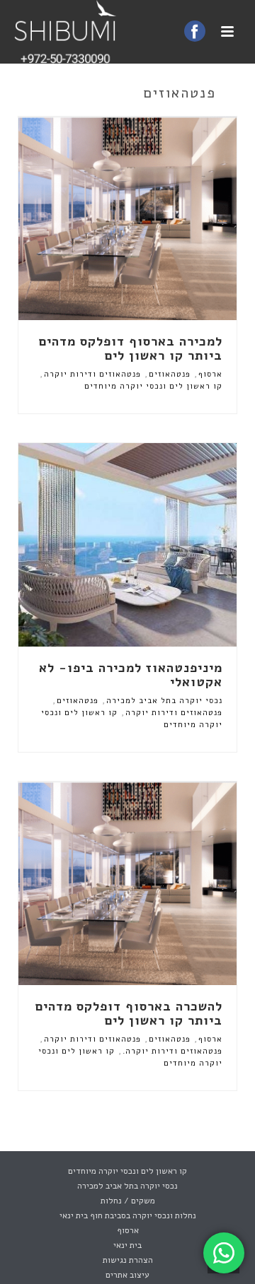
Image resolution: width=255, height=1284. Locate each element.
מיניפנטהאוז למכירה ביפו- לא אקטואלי (130, 674)
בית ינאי (127, 1245)
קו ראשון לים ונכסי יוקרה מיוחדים (153, 386)
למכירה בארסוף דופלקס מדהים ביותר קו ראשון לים (130, 348)
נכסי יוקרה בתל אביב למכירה (164, 700)
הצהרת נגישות (128, 1260)
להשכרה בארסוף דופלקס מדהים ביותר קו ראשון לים (128, 1013)
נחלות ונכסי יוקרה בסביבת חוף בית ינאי (128, 1215)
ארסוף (210, 374)
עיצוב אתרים (127, 1274)
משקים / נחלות (128, 1200)
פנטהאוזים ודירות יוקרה (92, 374)
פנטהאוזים (170, 374)
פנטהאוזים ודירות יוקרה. (172, 1051)
